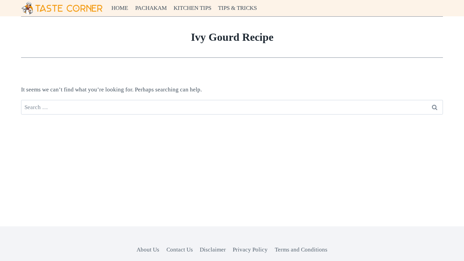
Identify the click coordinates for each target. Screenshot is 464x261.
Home (119, 8)
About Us (148, 249)
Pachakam (151, 8)
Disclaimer (213, 249)
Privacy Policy (250, 249)
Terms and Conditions (301, 249)
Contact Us (179, 249)
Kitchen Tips (192, 8)
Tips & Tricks (237, 8)
